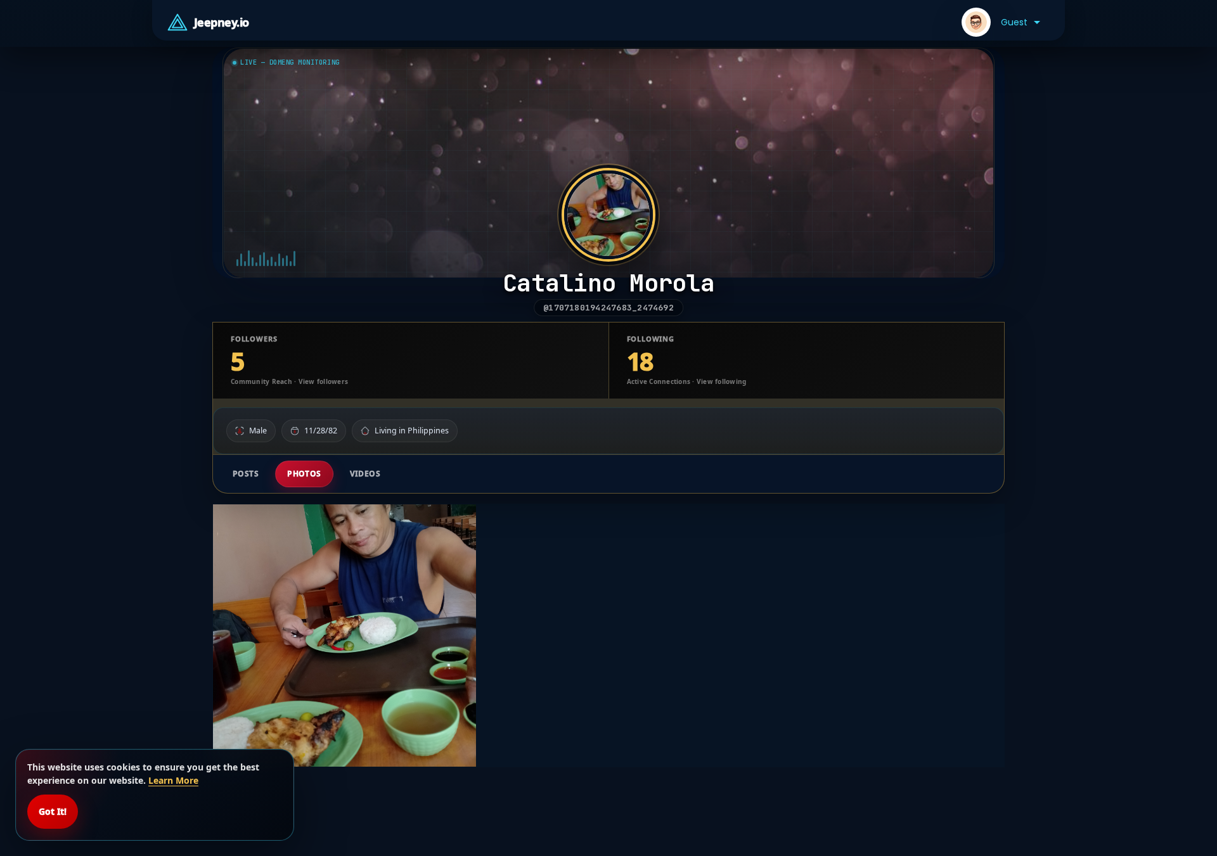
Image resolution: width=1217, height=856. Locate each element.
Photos (304, 473)
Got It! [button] (53, 811)
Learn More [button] (173, 780)
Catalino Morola (608, 283)
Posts (246, 473)
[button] (1001, 22)
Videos (365, 473)
